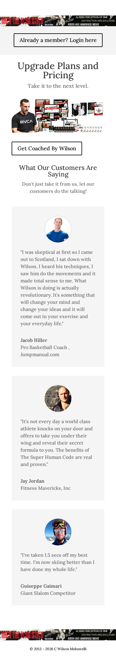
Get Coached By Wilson (47, 148)
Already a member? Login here (58, 40)
